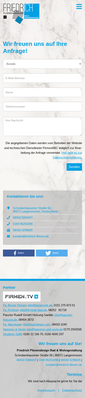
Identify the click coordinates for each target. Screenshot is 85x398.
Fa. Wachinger (12, 324)
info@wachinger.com (36, 324)
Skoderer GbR (12, 334)
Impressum (46, 390)
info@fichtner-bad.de (33, 310)
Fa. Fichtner (10, 310)
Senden (74, 167)
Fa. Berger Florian (14, 305)
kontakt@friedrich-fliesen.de (31, 236)
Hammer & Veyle (14, 329)
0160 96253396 (23, 223)
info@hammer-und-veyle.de (45, 329)
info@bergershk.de (40, 305)
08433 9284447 (23, 217)
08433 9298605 (23, 230)
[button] (19, 253)
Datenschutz (72, 390)
